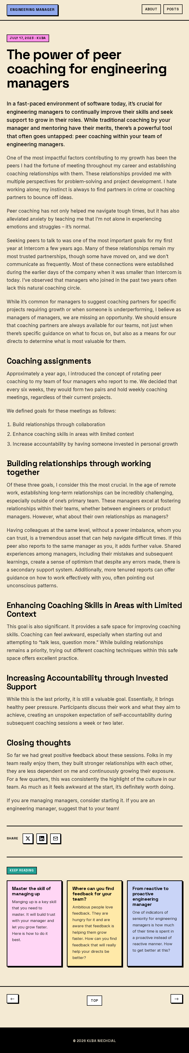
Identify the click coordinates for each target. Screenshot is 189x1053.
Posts (173, 9)
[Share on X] (28, 838)
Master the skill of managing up (31, 891)
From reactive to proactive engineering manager (150, 896)
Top (94, 1000)
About (151, 9)
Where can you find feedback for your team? (93, 893)
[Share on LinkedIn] (41, 838)
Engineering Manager (32, 9)
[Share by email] (55, 838)
